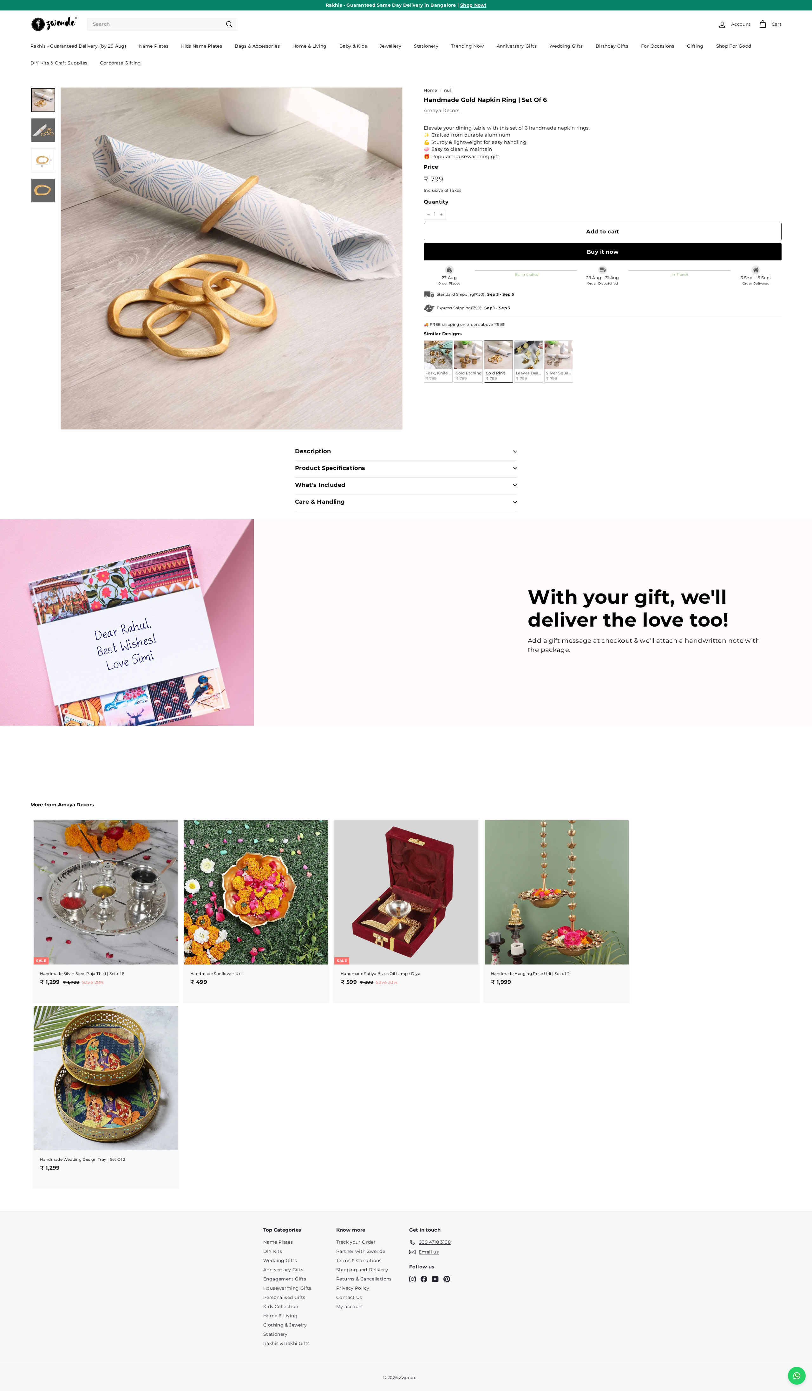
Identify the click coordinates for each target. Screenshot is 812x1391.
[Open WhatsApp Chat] (797, 1376)
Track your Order (356, 1242)
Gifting (695, 46)
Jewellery (390, 46)
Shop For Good (733, 46)
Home (430, 90)
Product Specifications (330, 468)
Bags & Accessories (257, 46)
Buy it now (603, 252)
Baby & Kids (353, 46)
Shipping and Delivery (362, 1270)
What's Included (320, 484)
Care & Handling (320, 501)
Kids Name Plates (201, 46)
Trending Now (467, 46)
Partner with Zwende (360, 1251)
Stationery (426, 46)
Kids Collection (280, 1306)
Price (431, 167)
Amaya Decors (442, 110)
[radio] (438, 361)
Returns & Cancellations (364, 1279)
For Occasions (657, 46)
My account (349, 1306)
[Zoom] (231, 258)
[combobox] (163, 24)
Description (313, 451)
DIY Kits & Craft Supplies (58, 63)
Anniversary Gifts (517, 46)
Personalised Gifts (284, 1297)
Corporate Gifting (120, 63)
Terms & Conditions (359, 1260)
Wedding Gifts (566, 46)
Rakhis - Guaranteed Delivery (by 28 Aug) (78, 46)
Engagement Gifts (284, 1279)
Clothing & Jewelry (285, 1325)
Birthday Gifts (612, 46)
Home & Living (309, 46)
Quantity (436, 202)
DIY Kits (272, 1251)
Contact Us (349, 1297)
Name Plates (153, 46)
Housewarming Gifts (287, 1288)
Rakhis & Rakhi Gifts (286, 1343)
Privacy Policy (352, 1288)
